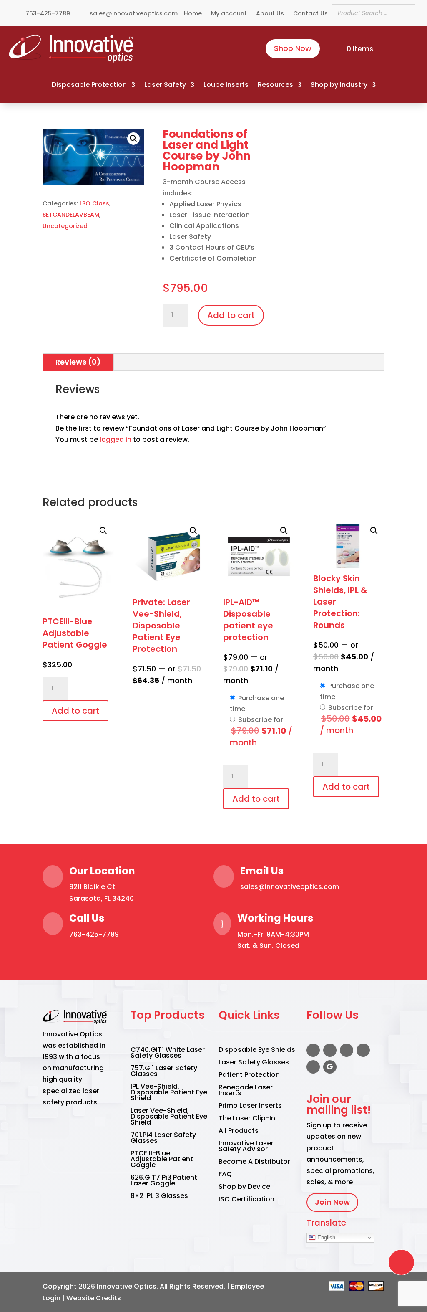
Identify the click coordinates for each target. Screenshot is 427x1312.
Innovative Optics (126, 1286)
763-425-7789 (94, 934)
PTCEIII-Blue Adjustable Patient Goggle (162, 1160)
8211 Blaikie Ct (92, 887)
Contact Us (310, 14)
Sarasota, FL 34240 (101, 898)
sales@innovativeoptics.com (289, 887)
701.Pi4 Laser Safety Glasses (163, 1138)
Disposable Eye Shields (257, 1050)
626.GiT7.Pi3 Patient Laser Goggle (164, 1181)
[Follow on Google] (330, 1067)
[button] (93, 157)
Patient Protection (249, 1075)
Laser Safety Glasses (254, 1063)
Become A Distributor (254, 1162)
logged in (115, 439)
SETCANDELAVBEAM (71, 214)
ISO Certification (246, 1200)
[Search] (406, 13)
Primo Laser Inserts (250, 1106)
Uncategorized (65, 226)
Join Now (332, 1202)
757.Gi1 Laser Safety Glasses (164, 1072)
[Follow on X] (330, 1050)
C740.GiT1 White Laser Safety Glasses (168, 1053)
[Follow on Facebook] (313, 1050)
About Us (270, 14)
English (325, 1237)
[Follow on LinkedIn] (363, 1050)
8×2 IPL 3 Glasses (159, 1197)
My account (229, 14)
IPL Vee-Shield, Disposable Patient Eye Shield (169, 1093)
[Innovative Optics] (72, 60)
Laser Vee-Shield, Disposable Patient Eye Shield (169, 1117)
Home (193, 14)
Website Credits (93, 1298)
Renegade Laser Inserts (246, 1091)
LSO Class (94, 203)
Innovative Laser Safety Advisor (246, 1147)
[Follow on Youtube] (313, 1067)
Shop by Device (244, 1187)
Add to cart (231, 315)
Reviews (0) (78, 362)
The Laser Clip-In (247, 1119)
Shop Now (292, 48)
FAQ (225, 1175)
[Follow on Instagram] (346, 1050)
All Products (239, 1131)
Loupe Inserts (226, 85)
